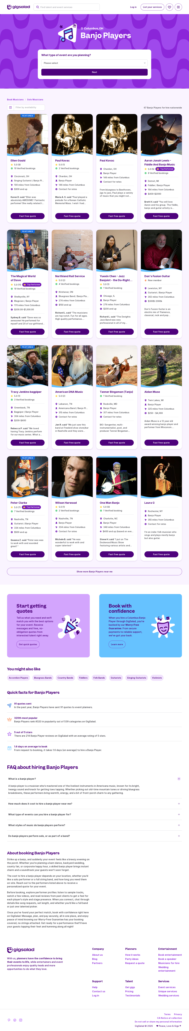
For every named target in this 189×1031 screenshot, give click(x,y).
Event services (167, 987)
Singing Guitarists (136, 678)
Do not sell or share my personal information (158, 1021)
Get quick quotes (28, 644)
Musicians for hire (169, 963)
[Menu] (178, 7)
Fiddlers (83, 678)
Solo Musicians (35, 99)
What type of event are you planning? (66, 55)
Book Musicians (15, 99)
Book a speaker (167, 958)
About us (97, 954)
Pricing (129, 991)
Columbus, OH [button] (93, 28)
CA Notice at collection (169, 1018)
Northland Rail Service (70, 276)
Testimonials (132, 995)
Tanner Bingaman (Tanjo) (116, 391)
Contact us (98, 991)
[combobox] (68, 7)
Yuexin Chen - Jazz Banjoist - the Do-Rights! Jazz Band (116, 280)
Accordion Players (18, 678)
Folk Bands (99, 678)
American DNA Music (69, 391)
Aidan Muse (152, 391)
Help (94, 987)
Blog (94, 958)
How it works (132, 954)
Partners (97, 963)
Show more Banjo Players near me (95, 571)
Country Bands (65, 678)
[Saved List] (169, 7)
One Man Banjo (109, 502)
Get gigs (130, 987)
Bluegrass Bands (43, 678)
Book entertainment (170, 954)
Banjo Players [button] (105, 35)
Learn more (117, 644)
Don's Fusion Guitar (157, 276)
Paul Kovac (62, 160)
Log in (133, 7)
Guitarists (116, 678)
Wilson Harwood (66, 502)
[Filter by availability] (29, 107)
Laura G (149, 502)
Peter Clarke (19, 502)
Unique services (167, 991)
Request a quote (135, 963)
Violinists (157, 678)
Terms (167, 1014)
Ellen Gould (18, 160)
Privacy (178, 1014)
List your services (152, 7)
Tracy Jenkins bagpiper (26, 391)
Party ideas (132, 958)
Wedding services (168, 995)
